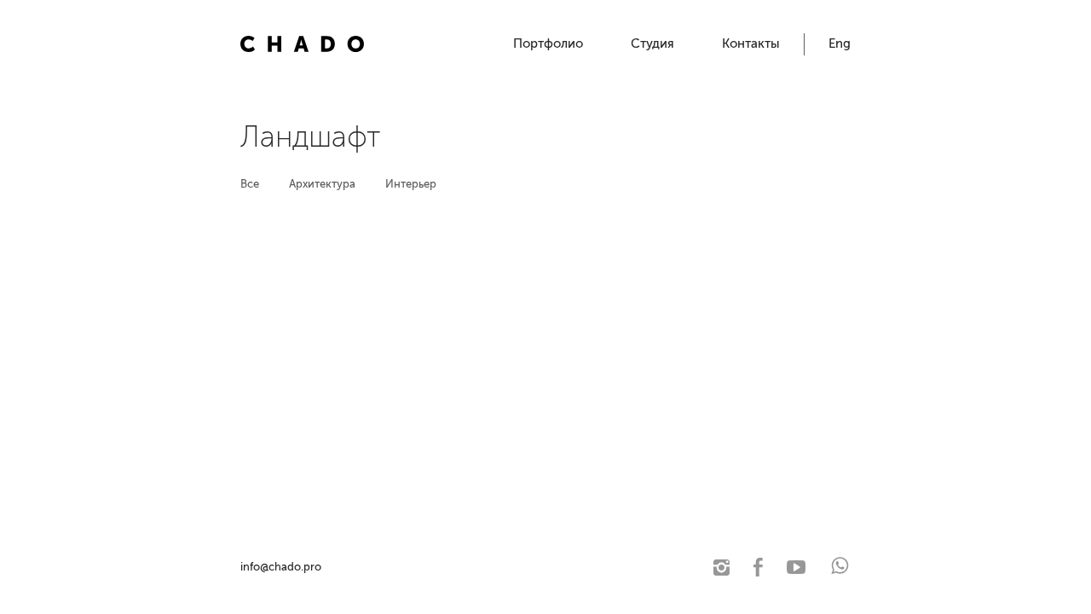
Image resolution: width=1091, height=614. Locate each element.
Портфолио (548, 43)
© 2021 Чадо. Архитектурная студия (415, 566)
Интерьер (410, 183)
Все (249, 183)
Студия (652, 43)
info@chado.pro (280, 566)
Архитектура (322, 183)
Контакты (751, 43)
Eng (839, 43)
